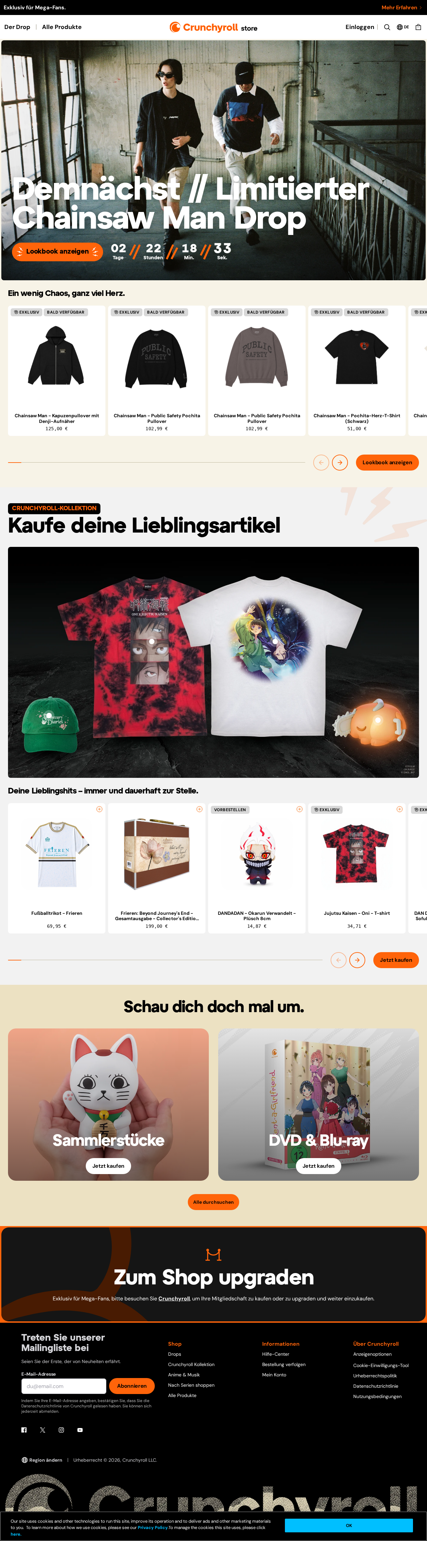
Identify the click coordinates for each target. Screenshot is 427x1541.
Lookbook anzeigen (57, 252)
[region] (217, 371)
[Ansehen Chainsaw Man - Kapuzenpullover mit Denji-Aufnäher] (57, 357)
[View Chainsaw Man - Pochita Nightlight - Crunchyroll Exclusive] (378, 720)
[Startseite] (214, 27)
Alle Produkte (62, 27)
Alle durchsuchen (213, 1202)
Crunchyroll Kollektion (191, 1364)
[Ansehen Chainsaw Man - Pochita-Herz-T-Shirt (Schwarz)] (357, 357)
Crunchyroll (174, 1298)
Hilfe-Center (275, 1354)
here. (16, 1534)
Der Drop (17, 27)
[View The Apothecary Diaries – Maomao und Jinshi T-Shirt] (275, 641)
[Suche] (387, 27)
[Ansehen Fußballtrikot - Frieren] (57, 854)
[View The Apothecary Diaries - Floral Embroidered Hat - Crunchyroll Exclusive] (49, 715)
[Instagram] (61, 1430)
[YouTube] (80, 1430)
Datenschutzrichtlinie (375, 1386)
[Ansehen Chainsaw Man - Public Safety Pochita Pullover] (157, 357)
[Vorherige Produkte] (321, 463)
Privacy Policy (153, 1528)
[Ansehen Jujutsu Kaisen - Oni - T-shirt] (357, 854)
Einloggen (360, 27)
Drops (174, 1354)
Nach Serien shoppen (191, 1385)
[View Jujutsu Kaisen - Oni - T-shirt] (151, 641)
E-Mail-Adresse (38, 1374)
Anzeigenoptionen (372, 1354)
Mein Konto (274, 1375)
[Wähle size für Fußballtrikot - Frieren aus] (99, 809)
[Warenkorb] (418, 27)
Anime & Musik (184, 1375)
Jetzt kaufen (396, 959)
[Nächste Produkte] (340, 463)
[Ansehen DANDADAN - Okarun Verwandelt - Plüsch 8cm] (257, 854)
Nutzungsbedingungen (377, 1396)
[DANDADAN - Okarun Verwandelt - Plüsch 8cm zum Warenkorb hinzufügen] (299, 809)
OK (349, 1525)
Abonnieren (132, 1385)
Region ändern (45, 1460)
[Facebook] (24, 1430)
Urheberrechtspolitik (375, 1376)
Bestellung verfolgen (284, 1364)
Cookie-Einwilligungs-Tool (381, 1365)
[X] (43, 1430)
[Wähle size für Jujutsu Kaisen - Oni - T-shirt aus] (399, 809)
